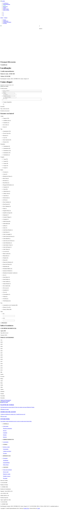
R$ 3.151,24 (5, 333)
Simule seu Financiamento (6, 400)
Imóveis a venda (6, 446)
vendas (4, 5)
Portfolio (5, 434)
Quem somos (5, 426)
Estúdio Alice (26, 508)
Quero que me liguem (7, 469)
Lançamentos (5, 21)
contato (4, 7)
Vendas (5, 17)
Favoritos (5, 23)
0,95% (5, 335)
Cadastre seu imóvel (7, 22)
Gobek (38, 508)
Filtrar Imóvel (4, 322)
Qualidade (5, 432)
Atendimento (5, 460)
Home (2, 17)
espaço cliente (6, 8)
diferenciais (5, 6)
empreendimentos (6, 4)
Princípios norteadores (7, 428)
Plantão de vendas (6, 474)
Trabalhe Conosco (6, 476)
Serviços (4, 430)
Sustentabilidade (6, 462)
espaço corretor (6, 10)
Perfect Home (6, 464)
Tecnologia (5, 458)
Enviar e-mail (5, 471)
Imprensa (5, 437)
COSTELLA (5, 3)
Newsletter (5, 478)
